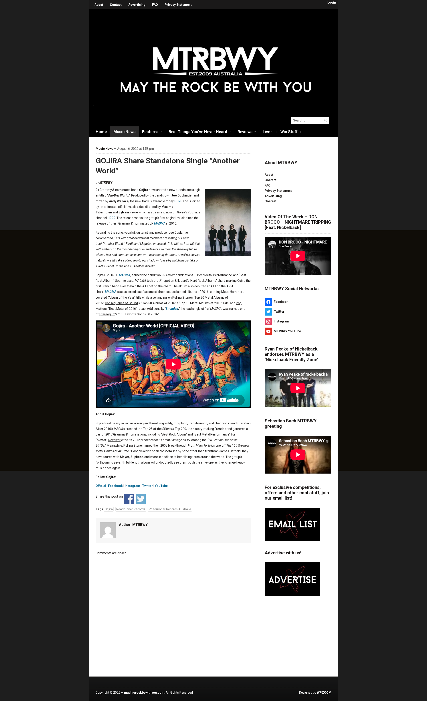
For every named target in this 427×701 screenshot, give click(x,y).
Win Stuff (289, 131)
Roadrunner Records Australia (170, 509)
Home (101, 131)
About (99, 4)
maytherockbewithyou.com (144, 692)
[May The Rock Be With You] (215, 60)
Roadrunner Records (130, 509)
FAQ (155, 4)
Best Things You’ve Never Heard (198, 131)
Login (331, 2)
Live (266, 131)
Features (150, 131)
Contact (116, 4)
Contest (270, 201)
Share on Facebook (129, 499)
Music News (124, 131)
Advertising (136, 4)
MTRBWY (105, 182)
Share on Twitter (141, 499)
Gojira (109, 509)
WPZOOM (324, 692)
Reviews (245, 131)
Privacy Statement (178, 4)
